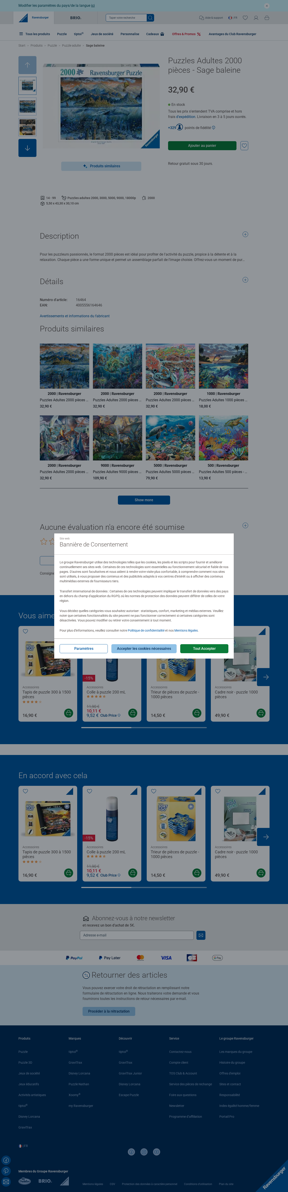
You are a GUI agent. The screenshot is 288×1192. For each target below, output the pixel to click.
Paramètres (83, 648)
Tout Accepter (204, 648)
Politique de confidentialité (146, 630)
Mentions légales (186, 630)
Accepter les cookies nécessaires (144, 648)
